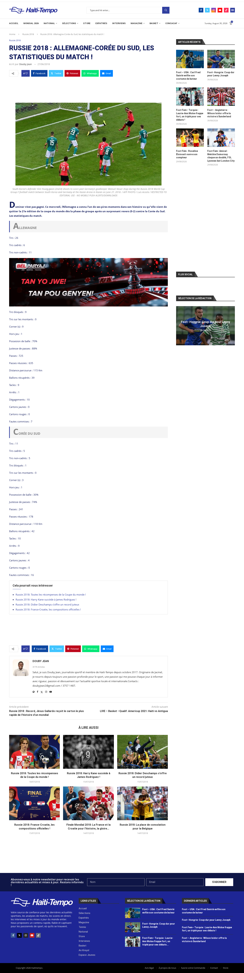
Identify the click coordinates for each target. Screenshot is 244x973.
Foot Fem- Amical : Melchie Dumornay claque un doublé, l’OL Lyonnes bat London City (221, 156)
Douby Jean (25, 64)
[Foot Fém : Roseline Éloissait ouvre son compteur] (190, 137)
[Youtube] (220, 10)
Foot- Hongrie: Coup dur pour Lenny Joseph (220, 74)
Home (12, 34)
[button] (179, 325)
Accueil (13, 23)
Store (86, 23)
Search (165, 10)
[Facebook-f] (13, 935)
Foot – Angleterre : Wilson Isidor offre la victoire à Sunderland (219, 113)
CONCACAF (171, 23)
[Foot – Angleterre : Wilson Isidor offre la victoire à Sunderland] (221, 96)
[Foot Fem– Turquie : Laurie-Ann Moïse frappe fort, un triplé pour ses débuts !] (190, 96)
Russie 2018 (28, 34)
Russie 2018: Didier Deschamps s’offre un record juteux (47, 604)
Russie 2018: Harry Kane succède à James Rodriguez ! (46, 599)
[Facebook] (201, 10)
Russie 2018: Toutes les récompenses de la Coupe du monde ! (51, 594)
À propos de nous (167, 967)
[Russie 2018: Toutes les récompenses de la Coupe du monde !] (34, 752)
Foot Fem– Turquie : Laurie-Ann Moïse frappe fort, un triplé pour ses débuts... (157, 941)
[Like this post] (26, 73)
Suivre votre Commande (193, 967)
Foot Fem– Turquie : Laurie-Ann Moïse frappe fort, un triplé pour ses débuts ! (189, 115)
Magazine (136, 23)
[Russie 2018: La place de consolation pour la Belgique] (142, 803)
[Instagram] (213, 10)
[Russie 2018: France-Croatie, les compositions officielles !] (34, 803)
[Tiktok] (226, 10)
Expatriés (101, 23)
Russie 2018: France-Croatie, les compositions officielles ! (48, 609)
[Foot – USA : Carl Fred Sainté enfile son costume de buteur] (190, 59)
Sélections (69, 23)
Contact (214, 967)
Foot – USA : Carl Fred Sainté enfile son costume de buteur (188, 75)
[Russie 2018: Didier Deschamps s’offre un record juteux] (142, 752)
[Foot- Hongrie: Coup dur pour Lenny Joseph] (221, 59)
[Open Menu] (232, 10)
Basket (154, 23)
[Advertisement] (88, 88)
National (49, 23)
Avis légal (149, 967)
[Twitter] (207, 10)
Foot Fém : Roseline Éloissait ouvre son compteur (187, 154)
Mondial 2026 (31, 23)
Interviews (119, 23)
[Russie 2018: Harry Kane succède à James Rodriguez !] (88, 752)
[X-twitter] (19, 935)
